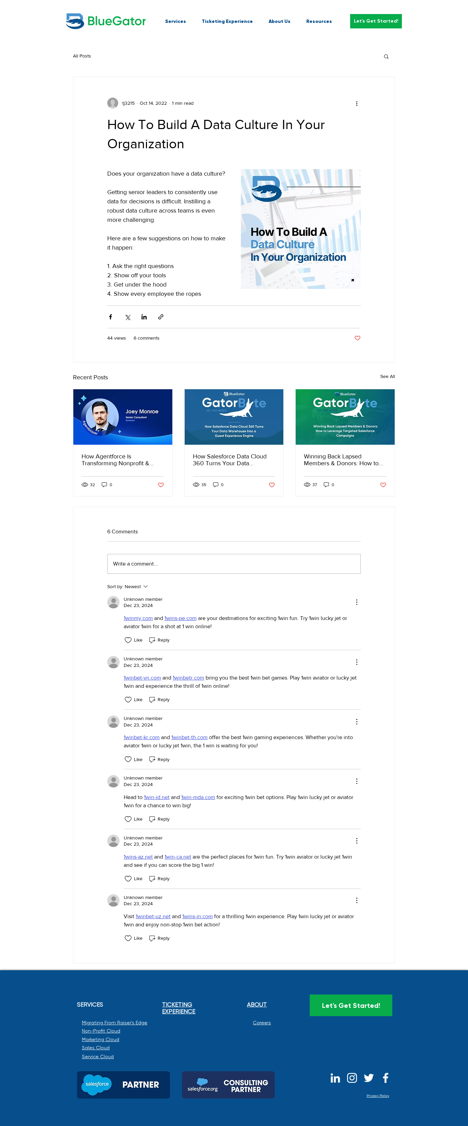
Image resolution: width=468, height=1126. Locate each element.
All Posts (82, 56)
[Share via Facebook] (110, 317)
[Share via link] (161, 317)
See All (387, 376)
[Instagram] (352, 1078)
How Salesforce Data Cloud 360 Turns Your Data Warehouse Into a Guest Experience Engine (230, 460)
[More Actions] (357, 602)
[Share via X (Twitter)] (127, 317)
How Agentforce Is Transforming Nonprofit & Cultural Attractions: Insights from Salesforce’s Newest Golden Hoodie (119, 460)
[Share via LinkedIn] (144, 317)
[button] (376, 21)
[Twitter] (368, 1078)
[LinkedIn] (335, 1078)
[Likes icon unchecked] (128, 640)
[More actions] (357, 103)
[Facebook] (385, 1078)
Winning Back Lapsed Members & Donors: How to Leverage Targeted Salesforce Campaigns (344, 460)
